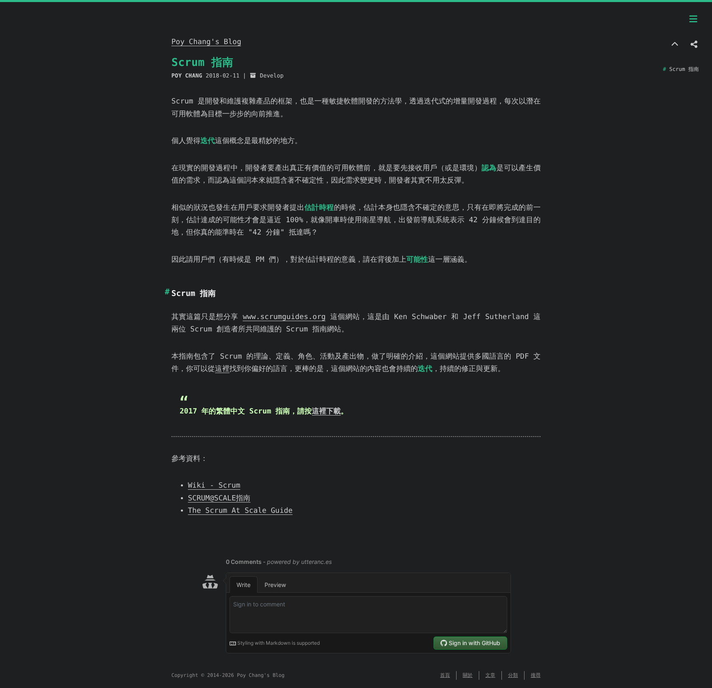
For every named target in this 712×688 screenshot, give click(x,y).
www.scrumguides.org (284, 317)
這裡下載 (326, 411)
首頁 (445, 675)
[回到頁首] (674, 45)
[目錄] (693, 19)
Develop (271, 76)
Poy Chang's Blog (206, 42)
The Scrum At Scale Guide (240, 511)
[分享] (694, 45)
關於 (468, 675)
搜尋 (536, 675)
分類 (513, 675)
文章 (490, 675)
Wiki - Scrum (214, 485)
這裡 (222, 369)
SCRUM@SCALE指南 (219, 498)
